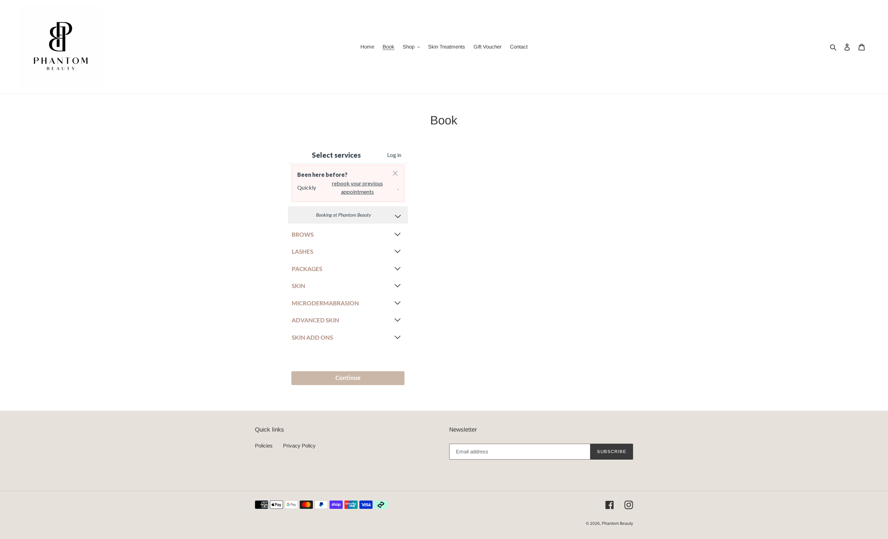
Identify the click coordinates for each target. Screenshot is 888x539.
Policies (264, 446)
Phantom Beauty (617, 523)
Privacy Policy (299, 446)
